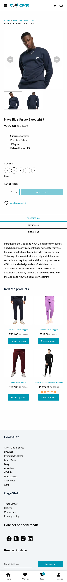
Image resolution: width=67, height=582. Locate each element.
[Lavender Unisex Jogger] (48, 310)
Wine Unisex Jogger (18, 382)
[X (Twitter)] (16, 538)
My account (10, 476)
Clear (6, 176)
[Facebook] (9, 538)
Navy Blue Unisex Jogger (18, 330)
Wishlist (8, 472)
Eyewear (8, 451)
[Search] (61, 5)
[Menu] (5, 5)
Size (6, 163)
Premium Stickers (13, 455)
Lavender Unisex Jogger (49, 330)
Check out (9, 480)
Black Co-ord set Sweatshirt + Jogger (49, 382)
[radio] (7, 170)
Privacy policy (11, 516)
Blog (6, 464)
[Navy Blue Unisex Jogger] (18, 310)
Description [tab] (33, 218)
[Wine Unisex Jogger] (18, 363)
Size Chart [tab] (33, 232)
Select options (18, 340)
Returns (8, 507)
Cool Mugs (10, 459)
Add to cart (42, 192)
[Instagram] (23, 538)
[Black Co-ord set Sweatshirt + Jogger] (48, 363)
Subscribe (50, 563)
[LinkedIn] (30, 538)
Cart (6, 484)
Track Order (10, 503)
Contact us (10, 511)
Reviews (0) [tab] (33, 225)
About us (9, 468)
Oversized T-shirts (14, 447)
